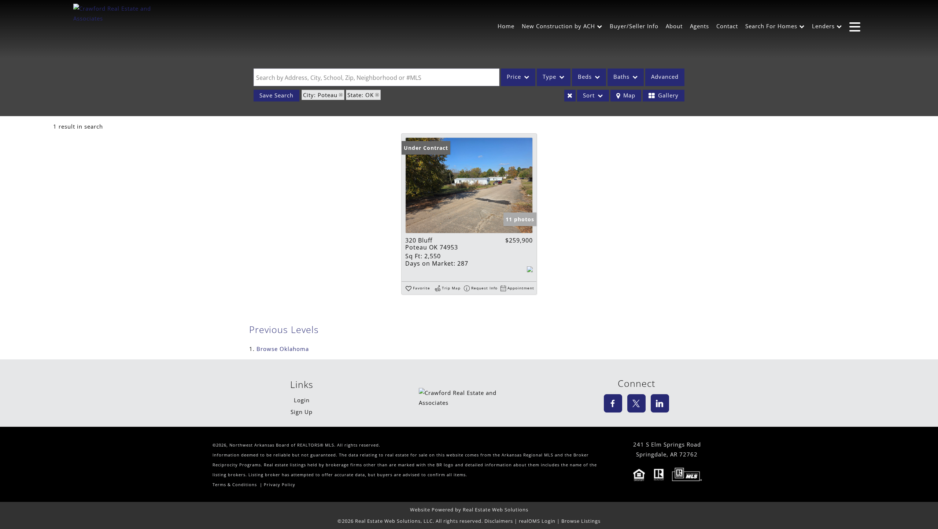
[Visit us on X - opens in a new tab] (636, 403)
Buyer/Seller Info (634, 26)
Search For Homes (771, 26)
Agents (699, 26)
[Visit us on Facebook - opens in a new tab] (613, 403)
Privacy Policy (279, 484)
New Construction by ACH (558, 26)
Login (302, 400)
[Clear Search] (570, 95)
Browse (282, 348)
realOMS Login (537, 521)
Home (506, 26)
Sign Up (302, 411)
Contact (727, 26)
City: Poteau (320, 95)
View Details (469, 185)
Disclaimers (498, 521)
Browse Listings (581, 521)
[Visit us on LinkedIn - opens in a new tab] (660, 403)
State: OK (360, 95)
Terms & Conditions (235, 484)
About (674, 26)
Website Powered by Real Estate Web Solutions (469, 509)
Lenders (823, 26)
